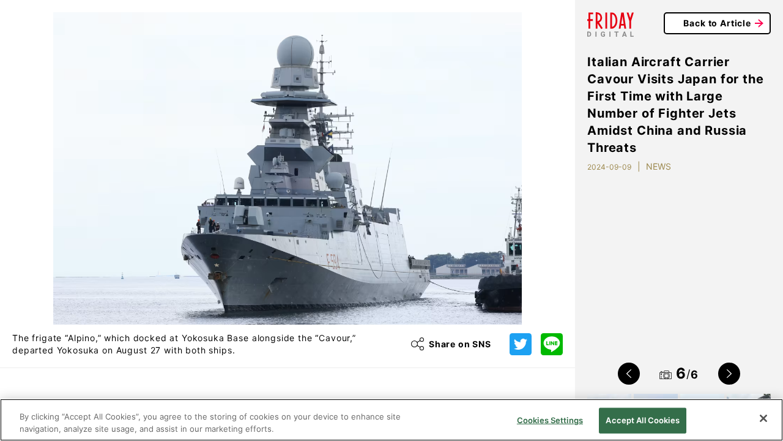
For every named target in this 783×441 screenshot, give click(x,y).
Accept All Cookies (642, 420)
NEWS (658, 166)
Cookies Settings (550, 420)
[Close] (763, 418)
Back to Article (717, 23)
